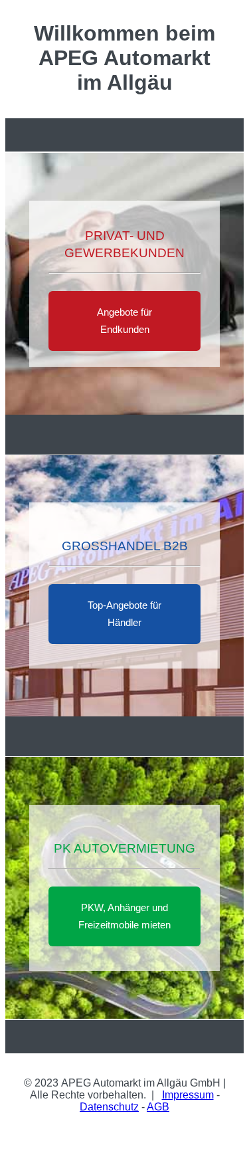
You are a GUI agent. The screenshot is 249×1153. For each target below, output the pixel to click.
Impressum (188, 1095)
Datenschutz (109, 1106)
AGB (158, 1106)
